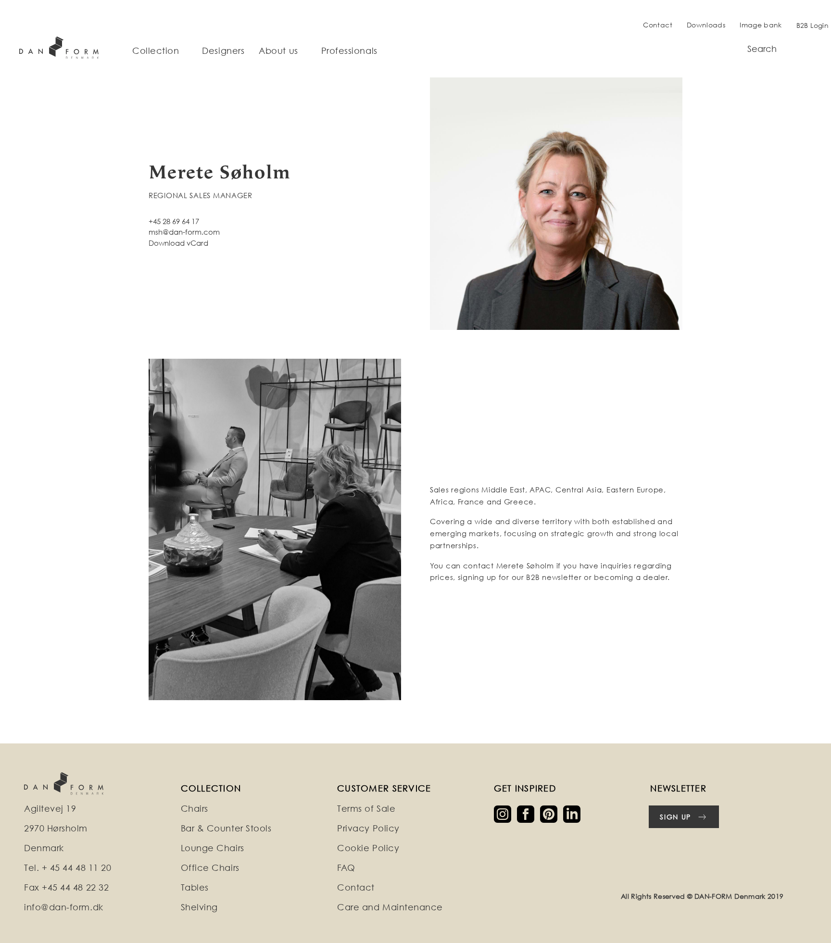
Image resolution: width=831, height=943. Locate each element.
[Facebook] (528, 813)
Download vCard (178, 243)
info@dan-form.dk (63, 907)
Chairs (194, 809)
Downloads (706, 25)
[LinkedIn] (573, 813)
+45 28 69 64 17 (174, 221)
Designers (223, 51)
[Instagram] (505, 813)
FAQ (346, 868)
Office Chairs (210, 868)
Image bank (761, 25)
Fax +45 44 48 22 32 (66, 887)
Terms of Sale (366, 809)
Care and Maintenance (390, 907)
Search (762, 49)
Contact (657, 25)
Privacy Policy (368, 828)
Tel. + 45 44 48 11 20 (67, 868)
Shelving (199, 907)
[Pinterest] (551, 813)
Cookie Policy (368, 848)
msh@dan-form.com (184, 231)
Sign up (675, 817)
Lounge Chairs (212, 848)
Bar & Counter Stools (226, 828)
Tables (195, 887)
